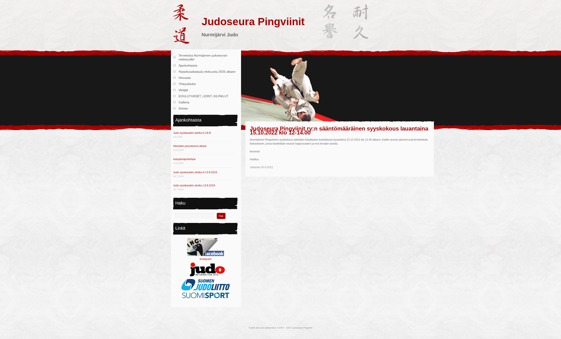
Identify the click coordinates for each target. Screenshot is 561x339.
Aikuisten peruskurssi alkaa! (189, 146)
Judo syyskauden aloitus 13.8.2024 (194, 185)
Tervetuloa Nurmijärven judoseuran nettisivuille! (203, 57)
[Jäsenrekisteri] (205, 298)
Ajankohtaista (188, 65)
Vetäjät (183, 90)
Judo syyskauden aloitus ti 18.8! (192, 132)
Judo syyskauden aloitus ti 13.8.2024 (195, 172)
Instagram (205, 259)
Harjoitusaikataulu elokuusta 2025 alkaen (207, 71)
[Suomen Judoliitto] (205, 289)
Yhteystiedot (187, 84)
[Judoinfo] (205, 277)
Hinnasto (185, 77)
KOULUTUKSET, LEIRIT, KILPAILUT (204, 96)
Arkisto (183, 108)
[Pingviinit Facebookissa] (205, 255)
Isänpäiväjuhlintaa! (184, 159)
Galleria (184, 102)
